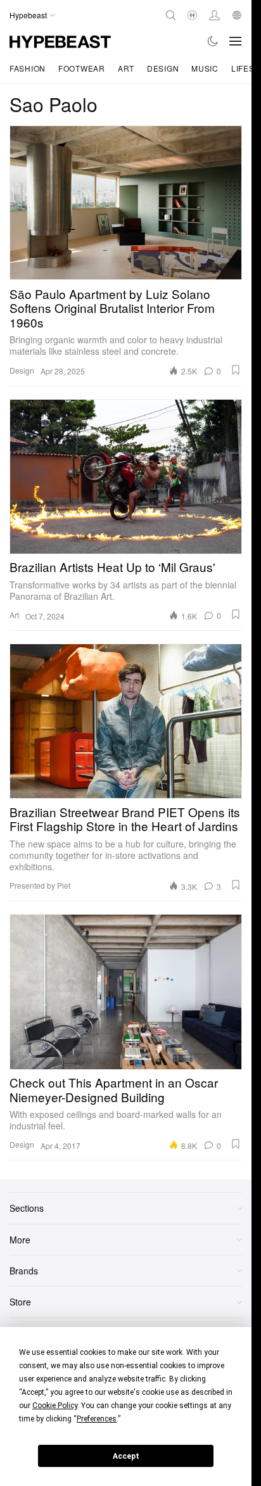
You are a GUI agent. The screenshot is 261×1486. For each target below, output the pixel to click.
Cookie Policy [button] (54, 1405)
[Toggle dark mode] (213, 41)
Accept (126, 1456)
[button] (235, 370)
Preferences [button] (97, 1418)
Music (205, 68)
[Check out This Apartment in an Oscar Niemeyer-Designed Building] (126, 991)
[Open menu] (235, 41)
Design (163, 68)
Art (126, 68)
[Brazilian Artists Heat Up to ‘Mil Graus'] (126, 476)
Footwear (81, 68)
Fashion (28, 68)
